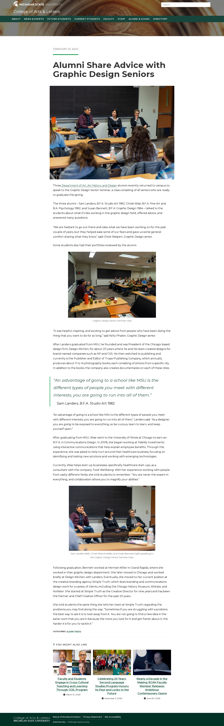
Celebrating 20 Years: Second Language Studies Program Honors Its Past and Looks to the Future (112, 686)
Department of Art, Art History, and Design (89, 185)
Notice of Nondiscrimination (67, 717)
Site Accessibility (113, 717)
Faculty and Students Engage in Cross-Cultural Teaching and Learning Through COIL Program (72, 684)
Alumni (70, 631)
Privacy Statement (92, 717)
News (78, 631)
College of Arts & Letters (37, 11)
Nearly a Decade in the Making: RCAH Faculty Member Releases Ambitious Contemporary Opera (152, 686)
